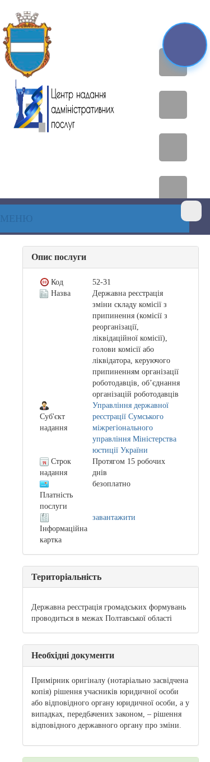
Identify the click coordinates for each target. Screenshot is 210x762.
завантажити (114, 517)
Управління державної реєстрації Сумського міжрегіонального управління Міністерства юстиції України (134, 427)
